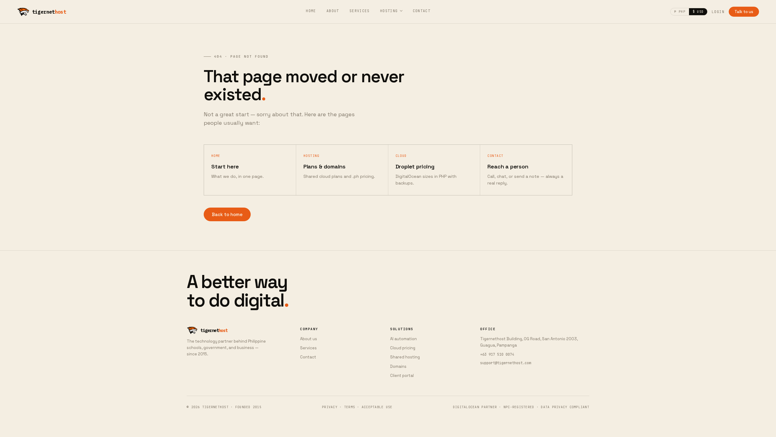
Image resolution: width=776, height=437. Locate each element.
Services (360, 10)
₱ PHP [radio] (679, 11)
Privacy (329, 407)
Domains (398, 366)
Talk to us (743, 11)
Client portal (402, 375)
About (332, 10)
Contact (422, 10)
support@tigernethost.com (505, 363)
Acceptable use (377, 407)
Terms (349, 407)
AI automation (403, 338)
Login (718, 11)
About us (308, 338)
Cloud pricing (402, 348)
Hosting (389, 10)
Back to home (227, 214)
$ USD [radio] (698, 11)
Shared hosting (405, 357)
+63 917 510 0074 (497, 354)
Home (311, 10)
